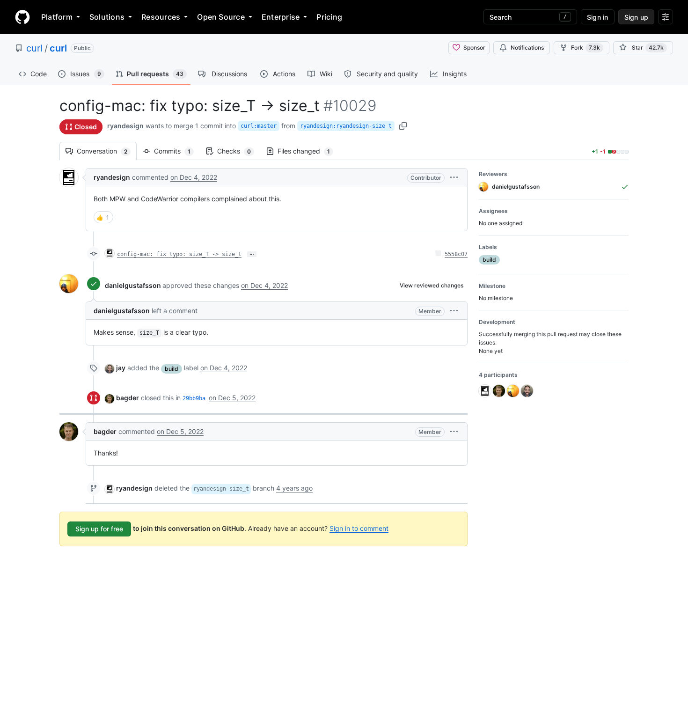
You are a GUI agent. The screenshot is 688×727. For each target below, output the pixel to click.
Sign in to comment (358, 528)
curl (34, 48)
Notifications (527, 47)
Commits (177, 151)
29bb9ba (194, 398)
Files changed (308, 151)
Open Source (221, 17)
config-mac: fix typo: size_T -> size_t (179, 254)
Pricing (329, 17)
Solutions (106, 17)
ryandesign (125, 126)
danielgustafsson (133, 285)
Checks (238, 151)
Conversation (107, 151)
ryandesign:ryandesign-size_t (346, 126)
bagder (127, 398)
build (171, 368)
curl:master (259, 126)
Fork (585, 47)
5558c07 (456, 254)
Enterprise (281, 17)
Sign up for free (99, 529)
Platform (57, 17)
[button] (454, 177)
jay (120, 368)
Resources (160, 17)
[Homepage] (22, 16)
